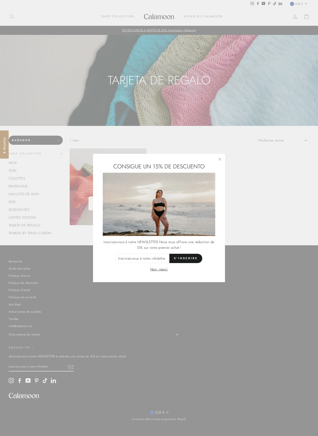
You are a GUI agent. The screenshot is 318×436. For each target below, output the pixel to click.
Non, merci (159, 269)
